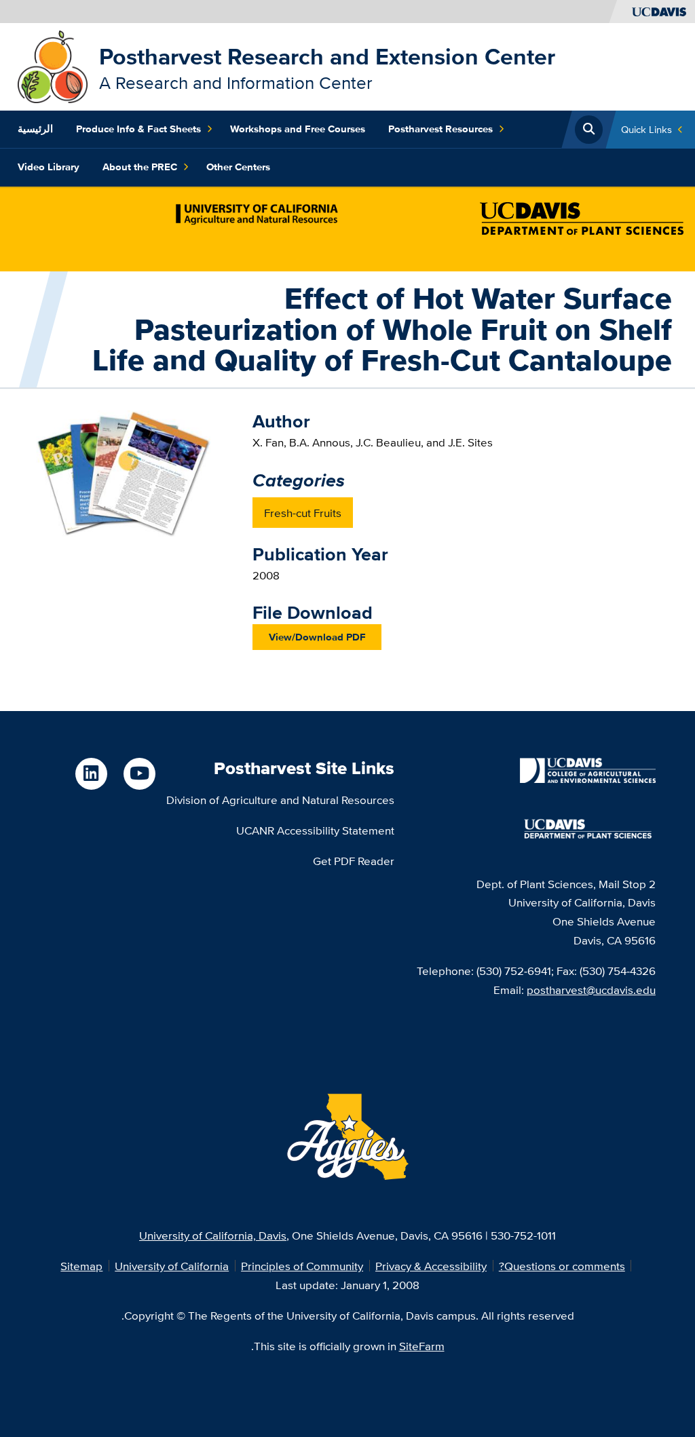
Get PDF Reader (353, 860)
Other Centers (238, 166)
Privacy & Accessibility (431, 1265)
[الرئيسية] (53, 65)
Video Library (48, 166)
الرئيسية (35, 128)
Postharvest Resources (440, 128)
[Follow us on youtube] (139, 774)
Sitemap (81, 1265)
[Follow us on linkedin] (91, 774)
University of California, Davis (212, 1235)
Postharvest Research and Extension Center (327, 56)
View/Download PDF (317, 637)
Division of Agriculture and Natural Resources (280, 799)
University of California (172, 1265)
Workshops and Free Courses (297, 128)
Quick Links (646, 129)
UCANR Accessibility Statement (315, 830)
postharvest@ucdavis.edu (591, 989)
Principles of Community (302, 1265)
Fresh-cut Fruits (302, 512)
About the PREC (139, 166)
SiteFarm (422, 1345)
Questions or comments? (562, 1265)
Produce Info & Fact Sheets (138, 128)
